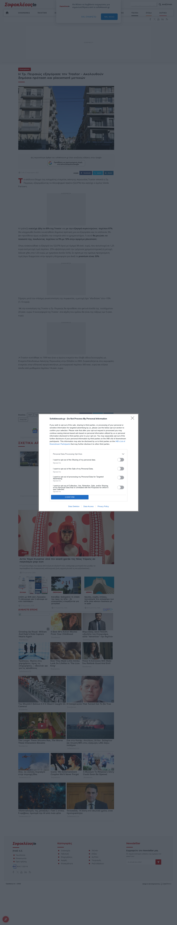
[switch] (120, 459)
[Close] (133, 418)
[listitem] (88, 454)
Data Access (88, 506)
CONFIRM (70, 497)
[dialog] (88, 462)
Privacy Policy (103, 506)
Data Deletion (73, 506)
